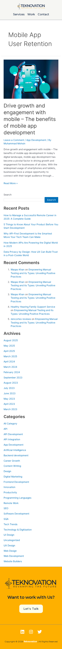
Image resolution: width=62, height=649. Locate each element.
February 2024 (12, 372)
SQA (6, 519)
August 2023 (11, 382)
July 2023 (9, 388)
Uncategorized (12, 540)
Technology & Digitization (18, 529)
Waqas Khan (17, 269)
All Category (10, 423)
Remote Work (11, 503)
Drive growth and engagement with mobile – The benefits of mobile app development (30, 119)
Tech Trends (10, 524)
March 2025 (10, 356)
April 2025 (9, 351)
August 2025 (11, 340)
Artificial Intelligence (15, 450)
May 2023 (9, 398)
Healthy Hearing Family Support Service (33, 306)
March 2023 (10, 409)
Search (8, 194)
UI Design (9, 534)
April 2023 (9, 404)
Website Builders (13, 561)
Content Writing (12, 466)
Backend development (16, 455)
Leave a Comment (14, 140)
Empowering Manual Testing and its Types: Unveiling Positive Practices (33, 273)
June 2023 (10, 393)
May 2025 (9, 345)
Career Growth (12, 460)
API (5, 428)
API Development (13, 434)
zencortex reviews (21, 319)
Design (7, 471)
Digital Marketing (13, 476)
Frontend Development (16, 482)
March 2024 (10, 366)
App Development (36, 140)
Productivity (10, 492)
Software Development (16, 513)
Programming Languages (17, 497)
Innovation (9, 487)
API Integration (12, 439)
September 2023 (13, 377)
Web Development (14, 556)
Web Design (10, 550)
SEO (6, 508)
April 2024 (9, 361)
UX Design (9, 545)
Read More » (11, 183)
